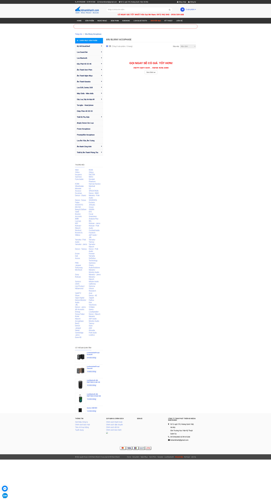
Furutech (92, 233)
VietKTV (78, 293)
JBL (76, 305)
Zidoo (77, 172)
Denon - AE (93, 295)
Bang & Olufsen (80, 209)
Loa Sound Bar (82, 52)
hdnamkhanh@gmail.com (108, 2)
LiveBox (92, 335)
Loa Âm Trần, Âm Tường (85, 141)
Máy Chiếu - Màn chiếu (85, 93)
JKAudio (92, 205)
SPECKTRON (93, 191)
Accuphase (79, 321)
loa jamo (78, 175)
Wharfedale (79, 186)
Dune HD (78, 337)
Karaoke (126, 21)
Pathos (91, 300)
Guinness (92, 263)
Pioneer (92, 254)
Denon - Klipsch (94, 314)
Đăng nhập (182, 2)
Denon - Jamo (80, 307)
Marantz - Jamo (95, 275)
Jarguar (78, 328)
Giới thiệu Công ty (81, 422)
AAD (90, 328)
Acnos (77, 258)
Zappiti (91, 298)
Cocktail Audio (94, 230)
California (92, 284)
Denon (77, 326)
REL (90, 221)
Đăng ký (193, 2)
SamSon (78, 177)
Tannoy (91, 323)
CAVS (77, 284)
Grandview (93, 216)
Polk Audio (93, 333)
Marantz (92, 316)
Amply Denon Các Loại (85, 123)
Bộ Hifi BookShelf (83, 46)
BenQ (77, 323)
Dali (76, 256)
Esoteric (92, 202)
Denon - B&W (94, 193)
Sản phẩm (89, 21)
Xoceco (78, 191)
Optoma (92, 286)
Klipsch (77, 319)
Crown (91, 207)
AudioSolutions (94, 268)
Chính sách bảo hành (113, 430)
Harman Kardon (94, 184)
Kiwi (90, 302)
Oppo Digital (79, 298)
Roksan (78, 277)
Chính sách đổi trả (112, 427)
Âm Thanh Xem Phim (84, 70)
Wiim (77, 170)
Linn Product (79, 286)
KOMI (77, 184)
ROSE (91, 170)
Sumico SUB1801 (92, 408)
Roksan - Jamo (94, 223)
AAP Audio (93, 319)
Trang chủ (78, 34)
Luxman (78, 221)
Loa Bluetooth (140, 21)
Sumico (78, 282)
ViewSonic (93, 305)
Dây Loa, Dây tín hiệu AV (86, 99)
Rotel (77, 316)
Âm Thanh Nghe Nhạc (85, 76)
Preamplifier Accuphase (86, 135)
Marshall (92, 186)
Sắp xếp (176, 46)
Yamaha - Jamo (81, 244)
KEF (76, 223)
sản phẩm (190, 9)
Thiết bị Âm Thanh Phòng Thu (87, 152)
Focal (91, 214)
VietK (77, 212)
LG (90, 189)
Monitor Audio (94, 321)
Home (79, 21)
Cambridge (79, 333)
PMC (77, 263)
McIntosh (78, 270)
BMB (77, 219)
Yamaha (92, 256)
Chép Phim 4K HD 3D (85, 111)
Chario (91, 265)
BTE (90, 212)
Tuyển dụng (79, 430)
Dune (91, 326)
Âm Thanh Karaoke (84, 82)
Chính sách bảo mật (82, 425)
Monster (78, 189)
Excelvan (78, 193)
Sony (77, 275)
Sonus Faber (80, 314)
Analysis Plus (93, 219)
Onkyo (91, 172)
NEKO (91, 177)
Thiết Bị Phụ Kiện (83, 117)
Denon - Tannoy (81, 249)
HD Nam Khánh (115, 457)
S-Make (92, 307)
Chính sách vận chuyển (114, 425)
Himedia (92, 330)
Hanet (77, 330)
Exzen (77, 254)
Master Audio (94, 282)
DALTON (92, 175)
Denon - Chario (80, 195)
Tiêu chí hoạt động (82, 427)
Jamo (77, 335)
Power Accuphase (83, 129)
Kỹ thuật (169, 21)
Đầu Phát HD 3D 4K (84, 64)
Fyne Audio (79, 179)
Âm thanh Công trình (84, 147)
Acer (90, 293)
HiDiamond (79, 288)
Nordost (78, 230)
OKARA (91, 209)
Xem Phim (115, 21)
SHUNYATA (93, 200)
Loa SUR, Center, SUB (85, 88)
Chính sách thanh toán (114, 422)
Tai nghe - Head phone (85, 105)
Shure (77, 295)
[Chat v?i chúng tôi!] (5, 488)
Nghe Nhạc (102, 21)
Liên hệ (179, 21)
